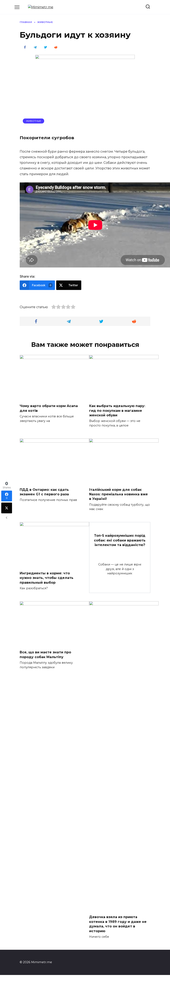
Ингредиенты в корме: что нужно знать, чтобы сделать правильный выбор (46, 577)
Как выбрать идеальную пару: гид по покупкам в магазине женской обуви (117, 410)
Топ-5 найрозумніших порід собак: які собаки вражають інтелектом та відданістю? (120, 540)
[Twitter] (6, 508)
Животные (33, 121)
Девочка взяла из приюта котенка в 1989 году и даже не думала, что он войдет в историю (118, 924)
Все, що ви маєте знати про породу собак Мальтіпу (45, 654)
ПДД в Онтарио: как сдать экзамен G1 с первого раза (44, 491)
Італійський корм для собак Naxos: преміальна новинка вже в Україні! (118, 494)
